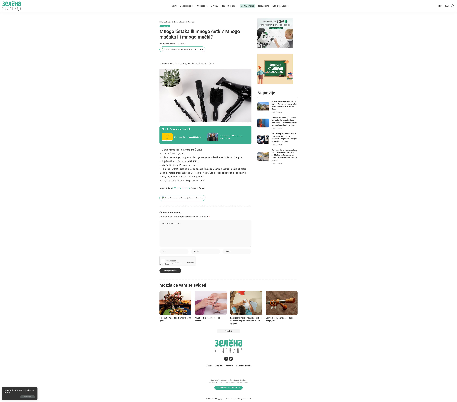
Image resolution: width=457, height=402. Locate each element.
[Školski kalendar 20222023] (275, 69)
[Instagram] (231, 359)
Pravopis (165, 26)
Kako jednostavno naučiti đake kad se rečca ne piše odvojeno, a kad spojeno (245, 320)
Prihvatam (28, 397)
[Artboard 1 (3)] (275, 33)
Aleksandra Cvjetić (169, 43)
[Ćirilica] (440, 6)
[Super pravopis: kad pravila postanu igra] (228, 137)
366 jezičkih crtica (181, 188)
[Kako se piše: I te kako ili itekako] (183, 137)
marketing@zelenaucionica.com (228, 387)
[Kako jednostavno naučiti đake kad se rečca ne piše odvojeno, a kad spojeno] (246, 303)
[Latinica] (447, 6)
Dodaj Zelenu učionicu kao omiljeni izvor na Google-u (184, 49)
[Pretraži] (453, 6)
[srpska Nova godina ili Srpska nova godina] (175, 303)
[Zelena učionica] (11, 6)
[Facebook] (226, 359)
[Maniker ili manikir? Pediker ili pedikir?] (211, 303)
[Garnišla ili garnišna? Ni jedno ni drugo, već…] (282, 303)
